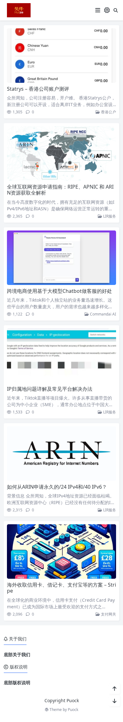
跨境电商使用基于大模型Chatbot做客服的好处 (59, 290)
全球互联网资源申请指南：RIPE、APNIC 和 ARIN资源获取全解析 (60, 189)
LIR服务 (109, 216)
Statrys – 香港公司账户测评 (38, 88)
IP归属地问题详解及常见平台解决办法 (49, 388)
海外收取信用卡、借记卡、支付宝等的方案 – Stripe (61, 587)
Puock (73, 709)
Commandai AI (102, 314)
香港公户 (108, 112)
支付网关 (108, 614)
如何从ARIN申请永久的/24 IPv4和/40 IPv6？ (57, 486)
